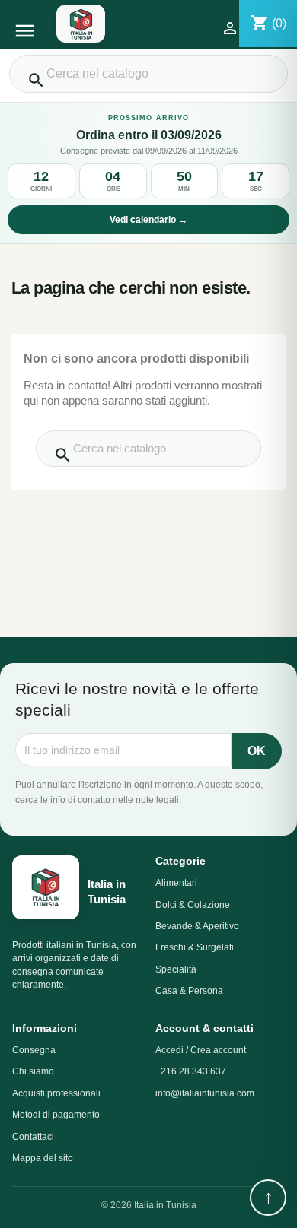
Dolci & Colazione (192, 905)
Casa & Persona (189, 990)
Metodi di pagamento (56, 1114)
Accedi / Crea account (200, 1050)
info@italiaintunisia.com (204, 1093)
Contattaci (33, 1136)
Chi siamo (33, 1071)
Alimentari (176, 882)
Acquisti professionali (56, 1093)
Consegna (34, 1050)
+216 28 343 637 (190, 1071)
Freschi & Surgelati (194, 947)
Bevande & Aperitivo (197, 926)
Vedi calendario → (148, 219)
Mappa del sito (42, 1158)
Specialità (175, 969)
